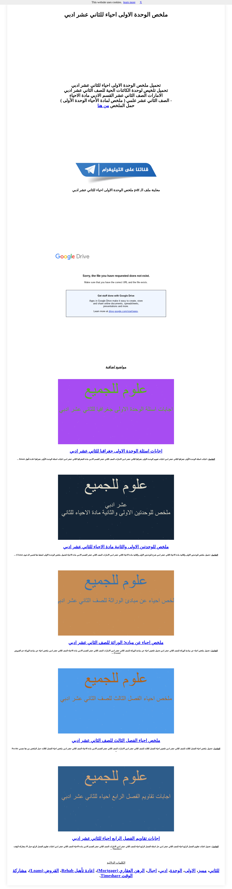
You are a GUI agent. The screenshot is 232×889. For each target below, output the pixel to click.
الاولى (190, 870)
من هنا (103, 105)
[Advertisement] (116, 53)
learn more (129, 2)
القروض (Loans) (44, 870)
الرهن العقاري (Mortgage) (121, 870)
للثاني (214, 870)
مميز (202, 870)
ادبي (163, 870)
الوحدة (176, 870)
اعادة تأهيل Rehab (77, 870)
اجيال (152, 870)
